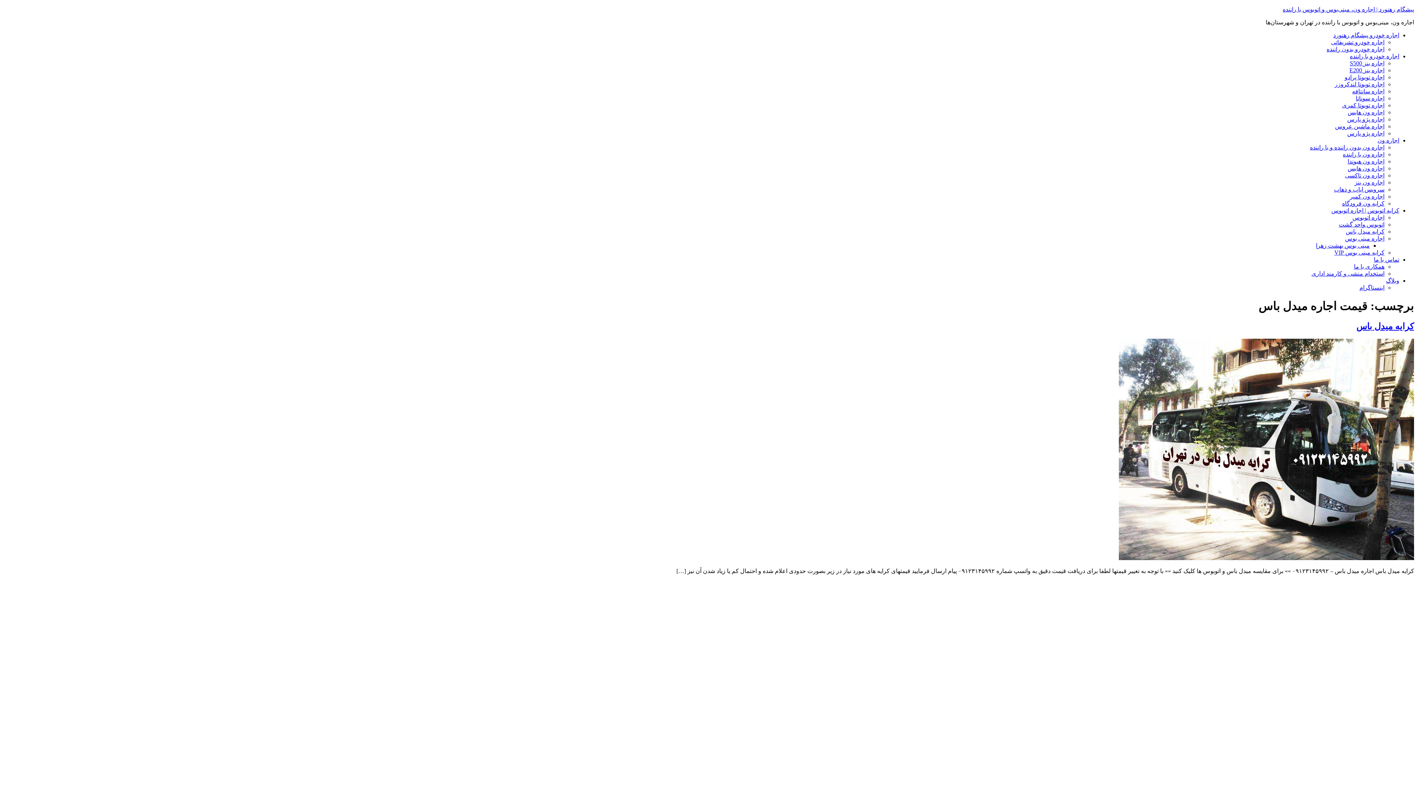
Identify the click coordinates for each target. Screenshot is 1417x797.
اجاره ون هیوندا (1366, 161)
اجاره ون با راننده (1364, 154)
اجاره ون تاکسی (1365, 175)
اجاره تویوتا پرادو (1365, 77)
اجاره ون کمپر (1367, 196)
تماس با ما (1386, 259)
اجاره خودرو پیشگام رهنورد (1366, 35)
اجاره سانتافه (1368, 91)
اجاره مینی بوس (1365, 238)
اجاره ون (1388, 140)
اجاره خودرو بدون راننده (1356, 49)
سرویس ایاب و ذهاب (1359, 189)
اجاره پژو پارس (1366, 119)
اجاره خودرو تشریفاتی (1358, 42)
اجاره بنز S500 (1367, 63)
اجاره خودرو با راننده (1374, 56)
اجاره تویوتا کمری (1363, 105)
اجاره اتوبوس (1368, 217)
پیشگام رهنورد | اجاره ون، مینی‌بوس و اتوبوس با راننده (1348, 9)
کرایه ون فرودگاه (1363, 203)
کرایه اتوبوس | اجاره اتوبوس (1365, 210)
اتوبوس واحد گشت (1362, 224)
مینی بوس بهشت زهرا (1343, 245)
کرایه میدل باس (1365, 231)
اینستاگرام (1372, 287)
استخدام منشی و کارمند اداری (1348, 273)
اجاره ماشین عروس (1360, 126)
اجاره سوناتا (1370, 98)
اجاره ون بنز (1370, 182)
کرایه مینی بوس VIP (1359, 252)
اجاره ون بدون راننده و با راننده (1347, 147)
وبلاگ (1392, 280)
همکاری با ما (1369, 266)
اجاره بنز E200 (1367, 70)
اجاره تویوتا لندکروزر (1360, 84)
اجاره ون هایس (1366, 112)
